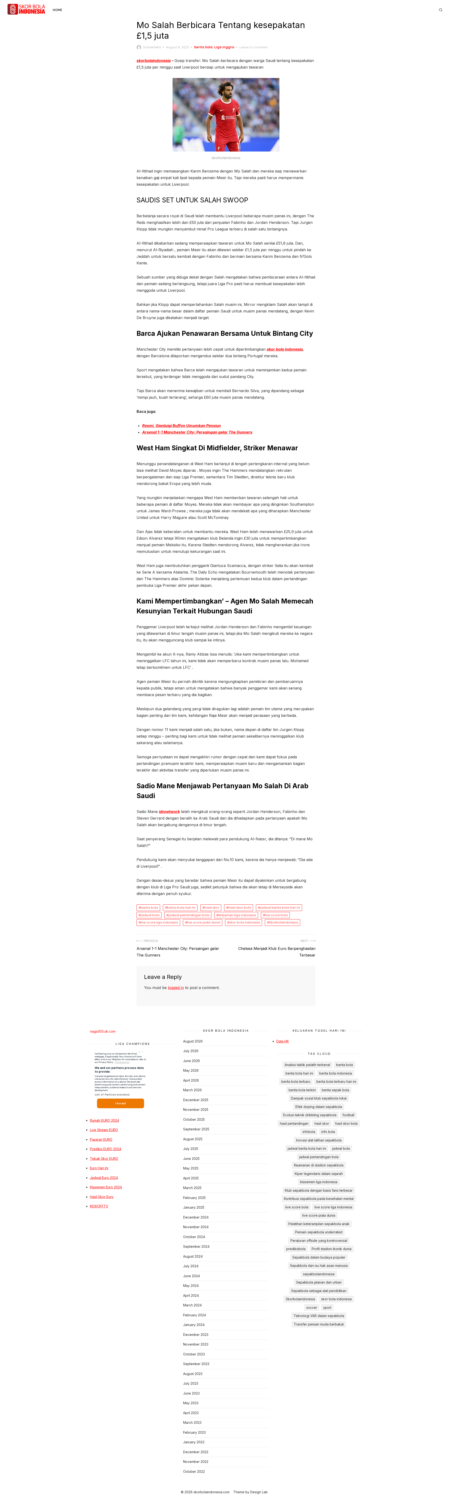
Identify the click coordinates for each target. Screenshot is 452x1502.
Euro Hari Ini (99, 1168)
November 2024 (196, 1227)
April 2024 (191, 1295)
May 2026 (191, 1070)
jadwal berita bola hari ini (280, 907)
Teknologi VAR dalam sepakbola (319, 1316)
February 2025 (194, 1198)
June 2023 (191, 1393)
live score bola (276, 915)
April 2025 (191, 1178)
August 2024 (193, 1256)
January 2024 (194, 1325)
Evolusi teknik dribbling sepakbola (309, 1115)
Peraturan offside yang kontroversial (319, 1241)
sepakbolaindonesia (319, 1274)
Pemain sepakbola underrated (318, 1232)
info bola (328, 1132)
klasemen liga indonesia (237, 915)
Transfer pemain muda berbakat (319, 1324)
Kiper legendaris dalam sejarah (319, 1174)
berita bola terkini (302, 1090)
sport (327, 1307)
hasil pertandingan (294, 1123)
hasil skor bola (239, 907)
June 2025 (191, 1159)
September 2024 (196, 1246)
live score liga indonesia (159, 922)
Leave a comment (253, 47)
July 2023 (190, 1383)
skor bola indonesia (285, 349)
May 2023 (190, 1403)
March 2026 (192, 1090)
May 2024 (191, 1286)
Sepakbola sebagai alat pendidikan (318, 1291)
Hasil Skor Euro (101, 1197)
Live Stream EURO (104, 1130)
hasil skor (212, 907)
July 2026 (190, 1051)
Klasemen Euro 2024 (106, 1187)
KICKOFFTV (99, 1206)
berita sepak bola (335, 1090)
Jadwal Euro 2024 (104, 1178)
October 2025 (194, 1119)
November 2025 (195, 1110)
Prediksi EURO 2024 (105, 1149)
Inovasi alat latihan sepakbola (319, 1140)
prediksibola (296, 1249)
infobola (309, 1132)
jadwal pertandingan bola (189, 915)
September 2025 (196, 1129)
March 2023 (192, 1422)
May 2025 (190, 1168)
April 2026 (191, 1080)
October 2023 (194, 1354)
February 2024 (194, 1315)
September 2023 (196, 1364)
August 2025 (192, 1139)
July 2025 (190, 1149)
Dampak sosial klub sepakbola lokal (319, 1098)
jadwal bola (150, 915)
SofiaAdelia (152, 47)
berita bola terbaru (295, 1081)
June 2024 (191, 1276)
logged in (176, 987)
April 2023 (191, 1413)
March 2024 (192, 1305)
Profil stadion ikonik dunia (331, 1249)
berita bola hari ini (181, 907)
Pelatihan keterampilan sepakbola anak (318, 1224)
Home (57, 10)
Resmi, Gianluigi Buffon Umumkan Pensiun (181, 425)
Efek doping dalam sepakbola (318, 1107)
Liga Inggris (224, 47)
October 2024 (194, 1237)
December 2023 (195, 1335)
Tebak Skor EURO (104, 1159)
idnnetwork (169, 811)
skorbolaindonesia (154, 60)
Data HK (282, 1041)
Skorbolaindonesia (283, 922)
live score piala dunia (203, 922)
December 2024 (196, 1217)
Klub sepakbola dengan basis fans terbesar (319, 1190)
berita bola (203, 47)
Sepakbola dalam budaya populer (318, 1257)
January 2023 (193, 1442)
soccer (311, 1307)
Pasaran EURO (101, 1139)
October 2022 (194, 1471)
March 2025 (192, 1188)
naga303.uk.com (102, 1031)
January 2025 (193, 1207)
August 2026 (193, 1041)
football (348, 1115)
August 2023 (192, 1374)
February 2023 (194, 1432)
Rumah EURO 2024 (104, 1120)
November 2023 (195, 1344)
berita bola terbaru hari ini (336, 1081)
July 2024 (190, 1266)
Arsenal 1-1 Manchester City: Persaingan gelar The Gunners (197, 432)
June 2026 (191, 1061)
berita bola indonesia (335, 1073)
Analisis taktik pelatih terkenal (307, 1065)
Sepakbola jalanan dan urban (319, 1282)
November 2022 (195, 1462)
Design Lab (259, 1492)
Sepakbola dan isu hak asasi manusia (319, 1266)
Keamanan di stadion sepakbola (318, 1165)
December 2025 (195, 1100)
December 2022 (195, 1452)
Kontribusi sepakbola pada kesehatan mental (319, 1199)
